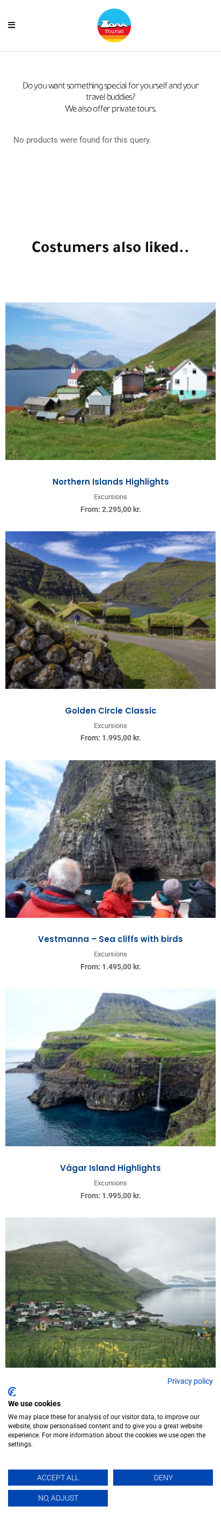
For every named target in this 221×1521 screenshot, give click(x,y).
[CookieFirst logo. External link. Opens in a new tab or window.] (12, 1392)
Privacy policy (190, 1381)
